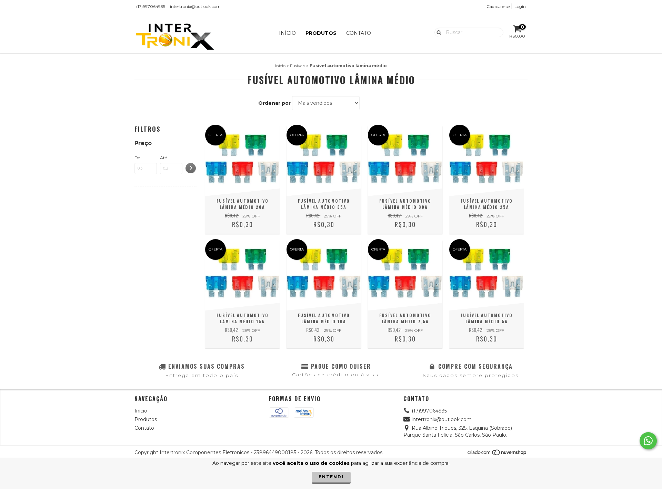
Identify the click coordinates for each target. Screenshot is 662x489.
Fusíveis (297, 65)
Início (287, 33)
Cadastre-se (498, 6)
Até (163, 157)
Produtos (321, 33)
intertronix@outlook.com (195, 6)
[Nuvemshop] (497, 454)
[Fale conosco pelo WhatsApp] (648, 440)
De (137, 157)
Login (520, 6)
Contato (358, 33)
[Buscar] (437, 32)
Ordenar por (274, 103)
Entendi (331, 476)
